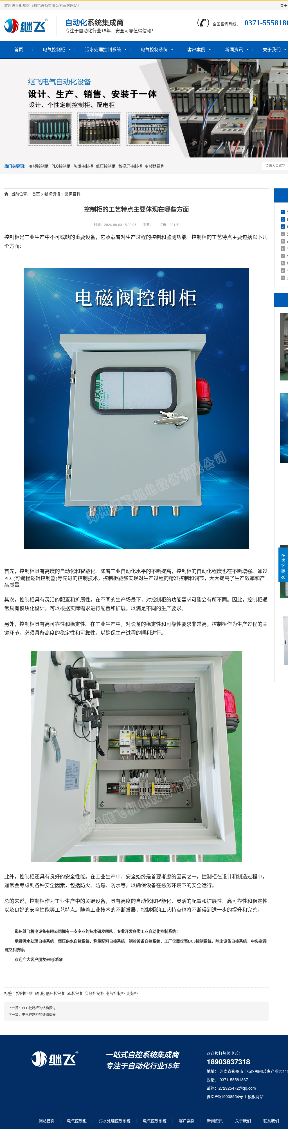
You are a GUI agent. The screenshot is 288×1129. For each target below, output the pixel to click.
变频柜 (132, 993)
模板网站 (256, 1096)
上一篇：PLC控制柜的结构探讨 (32, 1007)
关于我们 (243, 1120)
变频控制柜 (39, 166)
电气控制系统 (154, 49)
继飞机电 (37, 993)
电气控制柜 (54, 49)
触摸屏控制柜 (130, 166)
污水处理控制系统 (103, 49)
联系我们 (271, 1120)
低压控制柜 (106, 166)
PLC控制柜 (61, 166)
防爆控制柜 (83, 166)
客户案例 (196, 49)
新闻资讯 (234, 49)
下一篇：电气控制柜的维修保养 (32, 1014)
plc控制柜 (75, 993)
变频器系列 (155, 166)
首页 (18, 49)
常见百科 (72, 194)
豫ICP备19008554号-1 (227, 1096)
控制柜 (22, 993)
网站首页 (47, 1120)
